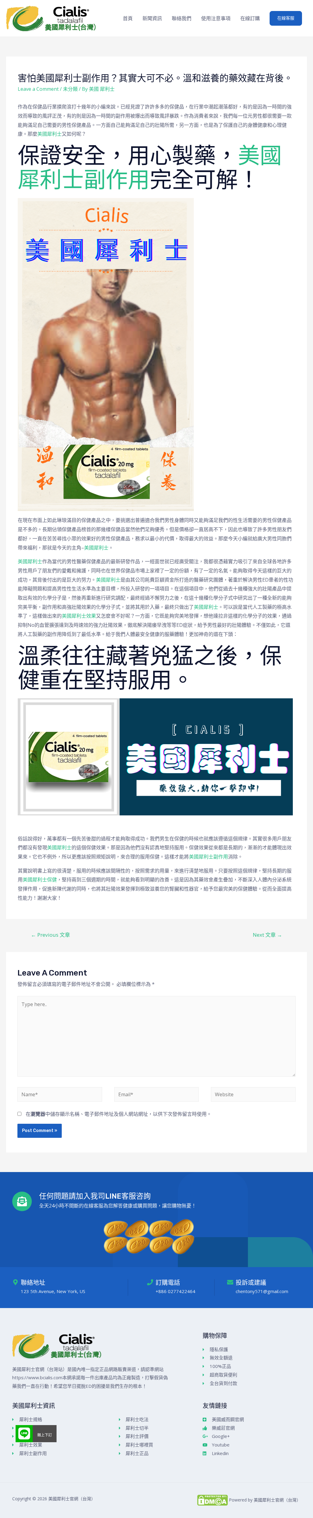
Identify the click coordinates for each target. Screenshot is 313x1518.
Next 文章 (267, 934)
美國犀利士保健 (40, 879)
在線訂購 (250, 18)
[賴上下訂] (24, 1433)
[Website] (253, 1095)
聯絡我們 (181, 18)
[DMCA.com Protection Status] (212, 1500)
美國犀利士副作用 (208, 856)
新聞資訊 (152, 18)
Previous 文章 (50, 934)
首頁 (128, 18)
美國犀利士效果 (79, 615)
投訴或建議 (251, 1282)
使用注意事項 (215, 18)
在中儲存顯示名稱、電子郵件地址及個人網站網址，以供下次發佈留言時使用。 (119, 1114)
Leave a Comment (38, 89)
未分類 (70, 89)
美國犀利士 (49, 133)
